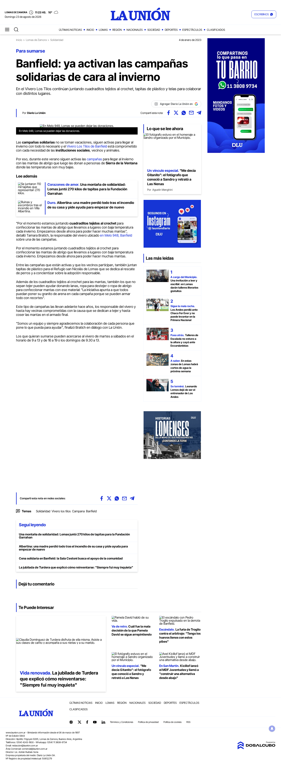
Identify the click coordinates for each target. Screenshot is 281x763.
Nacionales (135, 29)
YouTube (95, 722)
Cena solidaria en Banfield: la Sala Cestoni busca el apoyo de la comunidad (71, 558)
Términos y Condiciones (121, 722)
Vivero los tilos (61, 511)
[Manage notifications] (272, 729)
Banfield (91, 511)
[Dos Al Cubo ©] (256, 748)
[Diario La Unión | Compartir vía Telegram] (199, 112)
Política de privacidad (148, 722)
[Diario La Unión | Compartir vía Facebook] (168, 112)
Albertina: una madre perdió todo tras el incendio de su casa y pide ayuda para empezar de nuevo (73, 547)
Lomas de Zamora (36, 39)
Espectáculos (192, 29)
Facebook (87, 722)
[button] (263, 14)
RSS (188, 722)
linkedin (103, 722)
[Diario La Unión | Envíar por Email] (191, 112)
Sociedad (153, 29)
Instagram (71, 722)
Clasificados (216, 29)
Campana (78, 511)
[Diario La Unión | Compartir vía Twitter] (176, 112)
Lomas (103, 29)
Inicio (90, 29)
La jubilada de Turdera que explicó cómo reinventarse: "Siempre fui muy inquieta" (76, 567)
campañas (95, 159)
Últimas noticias (70, 29)
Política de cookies (172, 722)
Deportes (171, 29)
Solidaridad (43, 511)
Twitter (79, 722)
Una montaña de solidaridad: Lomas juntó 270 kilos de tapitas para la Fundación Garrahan (74, 535)
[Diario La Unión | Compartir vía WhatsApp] (183, 112)
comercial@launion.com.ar (34, 748)
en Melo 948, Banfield (115, 235)
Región (117, 29)
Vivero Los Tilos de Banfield (87, 146)
